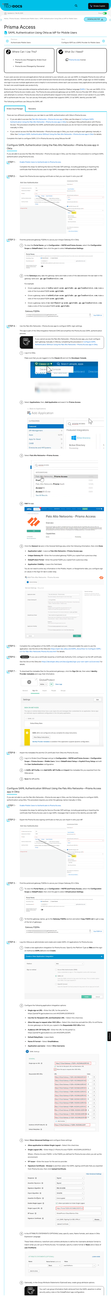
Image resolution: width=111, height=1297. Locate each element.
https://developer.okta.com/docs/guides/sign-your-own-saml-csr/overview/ (71, 662)
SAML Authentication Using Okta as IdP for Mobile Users (58, 18)
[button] (109, 1036)
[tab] (15, 109)
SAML (82, 89)
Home (6, 18)
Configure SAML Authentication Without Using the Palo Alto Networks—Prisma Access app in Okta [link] (55, 134)
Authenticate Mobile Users (29, 18)
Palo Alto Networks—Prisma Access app (47, 119)
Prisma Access (14, 18)
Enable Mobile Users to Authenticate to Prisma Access (40, 162)
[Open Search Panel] (76, 6)
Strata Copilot (99, 6)
